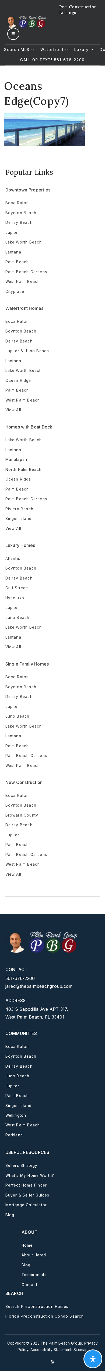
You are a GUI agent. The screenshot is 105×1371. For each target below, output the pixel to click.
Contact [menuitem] (29, 1285)
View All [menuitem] (13, 647)
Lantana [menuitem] (13, 252)
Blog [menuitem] (10, 1215)
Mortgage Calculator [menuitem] (26, 1205)
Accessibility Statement (51, 1350)
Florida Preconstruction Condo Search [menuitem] (44, 1316)
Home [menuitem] (27, 1245)
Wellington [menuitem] (15, 1115)
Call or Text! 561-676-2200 (52, 60)
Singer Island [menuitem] (18, 518)
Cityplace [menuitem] (14, 291)
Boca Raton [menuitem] (17, 203)
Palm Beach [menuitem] (17, 262)
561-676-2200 (20, 978)
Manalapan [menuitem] (16, 459)
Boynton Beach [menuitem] (21, 213)
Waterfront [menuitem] (52, 49)
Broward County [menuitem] (21, 815)
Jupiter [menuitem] (12, 232)
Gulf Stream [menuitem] (17, 588)
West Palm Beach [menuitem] (22, 281)
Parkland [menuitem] (14, 1135)
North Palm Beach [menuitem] (23, 469)
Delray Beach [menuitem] (19, 222)
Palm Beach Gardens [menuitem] (26, 272)
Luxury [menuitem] (82, 49)
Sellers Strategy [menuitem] (21, 1165)
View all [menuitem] (13, 410)
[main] (52, 106)
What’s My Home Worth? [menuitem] (29, 1175)
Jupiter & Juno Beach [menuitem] (27, 351)
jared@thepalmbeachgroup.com (39, 986)
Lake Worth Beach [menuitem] (23, 242)
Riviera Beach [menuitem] (19, 509)
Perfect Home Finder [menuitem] (26, 1185)
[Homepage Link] (26, 21)
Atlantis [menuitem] (12, 558)
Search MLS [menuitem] (17, 49)
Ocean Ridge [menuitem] (18, 380)
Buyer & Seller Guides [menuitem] (27, 1195)
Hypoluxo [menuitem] (14, 598)
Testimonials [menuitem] (34, 1275)
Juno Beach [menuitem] (17, 617)
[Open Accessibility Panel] (92, 1358)
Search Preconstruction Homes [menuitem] (37, 1306)
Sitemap (81, 1350)
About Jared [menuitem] (34, 1255)
